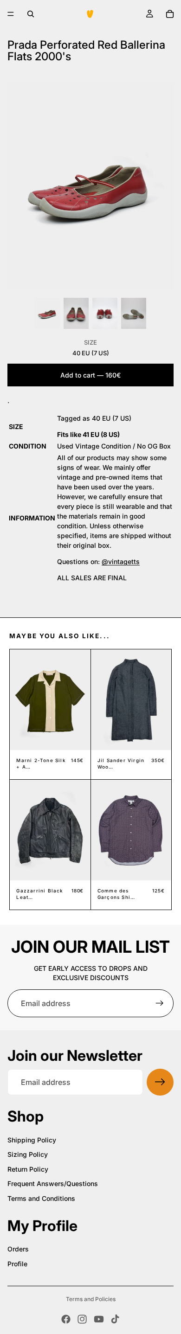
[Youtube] (98, 1319)
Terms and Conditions (41, 1198)
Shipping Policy (31, 1140)
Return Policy (27, 1169)
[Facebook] (65, 1319)
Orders (18, 1249)
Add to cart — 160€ (90, 375)
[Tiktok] (115, 1319)
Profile (17, 1264)
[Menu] (10, 14)
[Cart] (170, 14)
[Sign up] (159, 1003)
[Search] (30, 14)
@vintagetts (121, 561)
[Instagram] (82, 1319)
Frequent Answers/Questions (52, 1183)
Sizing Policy (27, 1154)
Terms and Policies (91, 1299)
